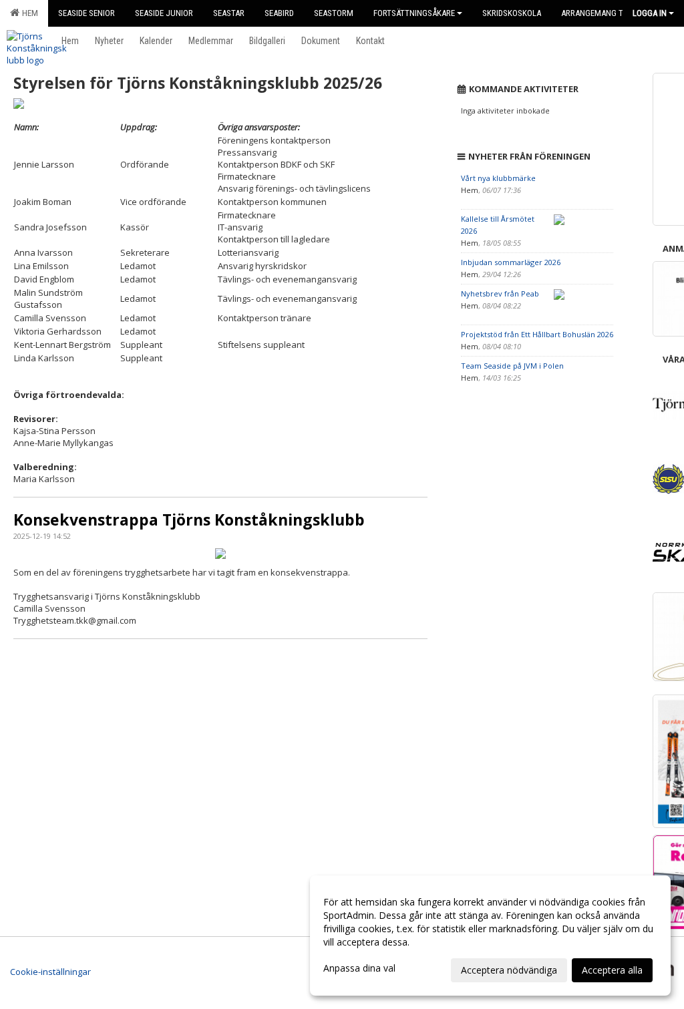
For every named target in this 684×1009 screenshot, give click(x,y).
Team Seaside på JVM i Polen (512, 366)
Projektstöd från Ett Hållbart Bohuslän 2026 (537, 334)
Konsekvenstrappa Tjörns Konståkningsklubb (189, 519)
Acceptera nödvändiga (509, 970)
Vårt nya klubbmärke (498, 178)
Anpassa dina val (359, 968)
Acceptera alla (612, 970)
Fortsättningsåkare (414, 13)
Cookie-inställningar (50, 972)
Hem (28, 13)
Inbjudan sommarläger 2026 (510, 262)
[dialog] (490, 935)
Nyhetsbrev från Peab (500, 293)
